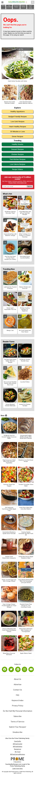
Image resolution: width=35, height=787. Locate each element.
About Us (17, 679)
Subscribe (17, 716)
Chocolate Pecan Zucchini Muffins (25, 257)
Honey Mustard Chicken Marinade (10, 405)
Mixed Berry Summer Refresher (9, 654)
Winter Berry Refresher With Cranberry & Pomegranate (25, 630)
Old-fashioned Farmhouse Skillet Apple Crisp (9, 509)
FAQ (17, 695)
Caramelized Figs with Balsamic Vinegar (10, 234)
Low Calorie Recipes (17, 164)
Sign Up (29, 186)
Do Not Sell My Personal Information (17, 711)
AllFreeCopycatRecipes (17, 754)
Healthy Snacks (17, 144)
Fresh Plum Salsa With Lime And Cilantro (25, 508)
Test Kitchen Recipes (17, 159)
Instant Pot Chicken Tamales (25, 405)
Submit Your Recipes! (17, 727)
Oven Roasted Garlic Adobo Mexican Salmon (25, 102)
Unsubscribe (17, 732)
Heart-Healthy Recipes (17, 127)
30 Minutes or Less (17, 131)
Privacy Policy (13, 183)
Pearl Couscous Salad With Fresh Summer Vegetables (9, 461)
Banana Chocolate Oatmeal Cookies (9, 102)
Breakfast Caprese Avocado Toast (10, 212)
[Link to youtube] (31, 669)
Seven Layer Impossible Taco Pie (10, 308)
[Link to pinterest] (18, 669)
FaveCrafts (17, 741)
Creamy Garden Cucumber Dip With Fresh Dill (26, 533)
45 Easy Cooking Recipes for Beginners (25, 309)
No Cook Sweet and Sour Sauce (25, 331)
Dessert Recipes (17, 149)
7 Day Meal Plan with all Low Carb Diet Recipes (25, 213)
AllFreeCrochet (17, 744)
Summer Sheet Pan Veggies (9, 485)
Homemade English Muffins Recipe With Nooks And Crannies (26, 437)
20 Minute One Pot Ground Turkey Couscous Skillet (9, 437)
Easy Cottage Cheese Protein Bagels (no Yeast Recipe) (9, 606)
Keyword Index (17, 700)
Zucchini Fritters (25, 382)
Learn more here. (17, 768)
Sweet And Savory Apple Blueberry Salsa (26, 557)
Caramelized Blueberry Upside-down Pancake (9, 532)
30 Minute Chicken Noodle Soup (24, 360)
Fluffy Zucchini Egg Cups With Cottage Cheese (9, 580)
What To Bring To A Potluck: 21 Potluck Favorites (25, 235)
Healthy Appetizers (17, 111)
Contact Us (17, 690)
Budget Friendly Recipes (17, 117)
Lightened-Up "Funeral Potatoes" (10, 287)
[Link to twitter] (11, 669)
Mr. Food (17, 752)
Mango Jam (10, 330)
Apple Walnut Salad (26, 653)
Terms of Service (17, 722)
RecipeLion (17, 749)
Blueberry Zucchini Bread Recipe (26, 460)
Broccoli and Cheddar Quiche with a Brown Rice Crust (10, 383)
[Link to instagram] (24, 669)
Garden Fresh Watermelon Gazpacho (9, 557)
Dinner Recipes (17, 136)
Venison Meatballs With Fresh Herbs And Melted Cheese (9, 630)
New (2, 415)
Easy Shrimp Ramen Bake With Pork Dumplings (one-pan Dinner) (25, 581)
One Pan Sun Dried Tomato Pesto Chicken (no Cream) (10, 258)
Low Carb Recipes (17, 121)
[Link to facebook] (4, 669)
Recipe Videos (17, 169)
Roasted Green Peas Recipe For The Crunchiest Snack (26, 606)
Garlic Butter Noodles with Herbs (17, 81)
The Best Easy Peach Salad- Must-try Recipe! (10, 361)
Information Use (21, 183)
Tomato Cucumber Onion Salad (25, 485)
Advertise (17, 684)
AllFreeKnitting (17, 746)
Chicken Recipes (17, 154)
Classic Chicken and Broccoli (25, 287)
